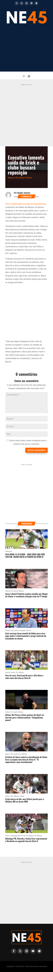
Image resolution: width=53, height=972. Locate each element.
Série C (7, 754)
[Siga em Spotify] (36, 3)
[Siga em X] (22, 3)
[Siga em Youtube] (31, 3)
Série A (28, 630)
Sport (15, 712)
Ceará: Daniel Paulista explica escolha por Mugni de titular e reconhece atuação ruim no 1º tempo (26, 595)
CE (12, 591)
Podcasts (8, 551)
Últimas (29, 178)
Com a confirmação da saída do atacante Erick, (25, 204)
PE (16, 178)
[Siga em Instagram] (26, 3)
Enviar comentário (36, 450)
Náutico (11, 178)
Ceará (16, 591)
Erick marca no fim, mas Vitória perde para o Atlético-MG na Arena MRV (24, 800)
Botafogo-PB (15, 836)
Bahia (16, 630)
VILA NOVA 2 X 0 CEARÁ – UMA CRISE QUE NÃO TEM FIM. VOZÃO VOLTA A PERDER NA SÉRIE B (25, 555)
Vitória (22, 796)
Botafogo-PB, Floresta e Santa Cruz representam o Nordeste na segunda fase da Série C (26, 840)
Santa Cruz (17, 754)
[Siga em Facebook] (17, 3)
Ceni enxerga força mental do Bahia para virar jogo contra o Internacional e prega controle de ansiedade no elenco (25, 636)
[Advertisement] (26, 49)
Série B (22, 178)
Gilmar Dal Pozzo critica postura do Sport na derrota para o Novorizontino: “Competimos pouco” (24, 717)
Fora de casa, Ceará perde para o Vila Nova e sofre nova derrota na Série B (24, 676)
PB (24, 836)
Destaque (22, 630)
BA (12, 630)
